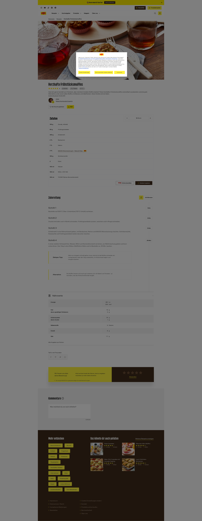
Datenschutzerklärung (83, 68)
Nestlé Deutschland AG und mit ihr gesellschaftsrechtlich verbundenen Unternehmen (98, 58)
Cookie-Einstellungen (84, 72)
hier (84, 66)
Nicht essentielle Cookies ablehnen (103, 72)
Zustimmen (119, 72)
